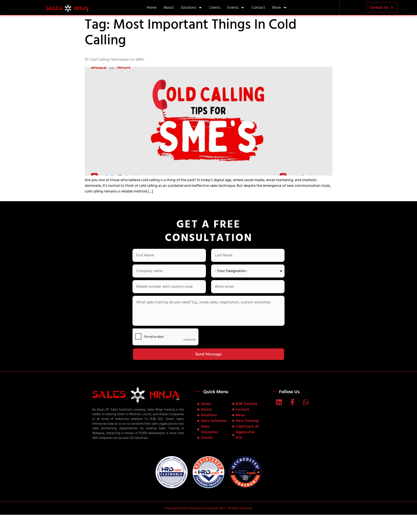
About (168, 7)
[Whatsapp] (306, 402)
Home (151, 7)
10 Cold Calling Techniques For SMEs (114, 59)
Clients (214, 7)
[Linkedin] (279, 402)
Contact (258, 7)
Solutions (188, 7)
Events (232, 7)
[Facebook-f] (292, 402)
